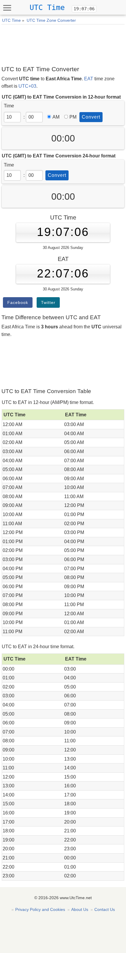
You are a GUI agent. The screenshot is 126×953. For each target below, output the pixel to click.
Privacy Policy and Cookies (40, 909)
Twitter (48, 302)
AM (55, 116)
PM (72, 116)
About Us (79, 909)
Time (9, 105)
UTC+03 (27, 86)
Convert (91, 116)
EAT (88, 78)
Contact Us (104, 909)
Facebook (17, 302)
